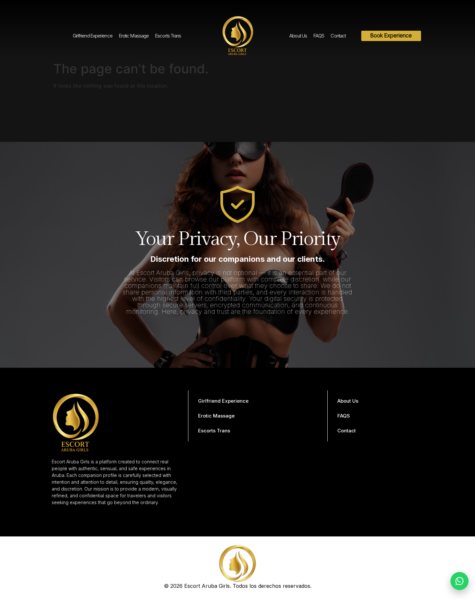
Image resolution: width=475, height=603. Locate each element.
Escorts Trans (168, 36)
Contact (338, 36)
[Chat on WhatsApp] (459, 581)
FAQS (318, 36)
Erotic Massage (134, 36)
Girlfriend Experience (92, 36)
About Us (298, 36)
